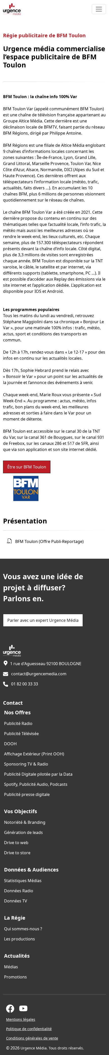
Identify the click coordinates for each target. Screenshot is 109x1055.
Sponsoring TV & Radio (26, 764)
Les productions (19, 939)
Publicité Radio (18, 723)
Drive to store (17, 853)
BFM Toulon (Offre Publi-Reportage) (49, 541)
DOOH (10, 744)
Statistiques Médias (23, 880)
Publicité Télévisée (21, 733)
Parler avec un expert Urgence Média (43, 620)
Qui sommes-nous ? (23, 929)
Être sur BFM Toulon (26, 467)
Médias (11, 967)
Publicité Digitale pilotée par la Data (38, 774)
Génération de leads (23, 832)
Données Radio (18, 891)
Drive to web (16, 842)
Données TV (15, 901)
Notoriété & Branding (24, 822)
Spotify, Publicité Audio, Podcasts (35, 784)
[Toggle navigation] (99, 9)
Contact (13, 702)
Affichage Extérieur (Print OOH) (34, 754)
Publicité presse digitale (27, 794)
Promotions (15, 977)
